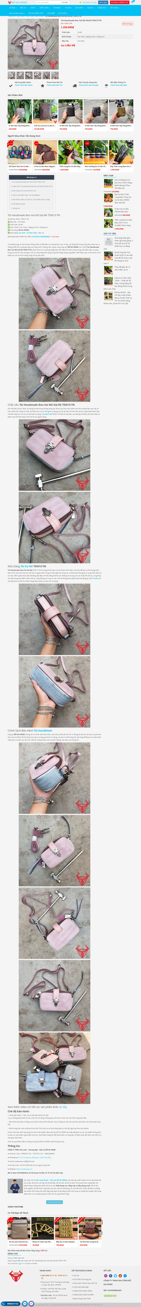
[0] (132, 2)
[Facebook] (110, 1275)
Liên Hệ (76, 1275)
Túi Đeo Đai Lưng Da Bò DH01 (21, 1242)
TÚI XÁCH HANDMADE (41, 236)
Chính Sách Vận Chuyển (88, 85)
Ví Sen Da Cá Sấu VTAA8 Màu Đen (98, 166)
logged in (21, 1263)
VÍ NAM (12, 8)
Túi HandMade (43, 730)
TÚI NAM (56, 8)
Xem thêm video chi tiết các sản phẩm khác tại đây (30, 199)
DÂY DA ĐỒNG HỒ (35, 13)
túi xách (22, 233)
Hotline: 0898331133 (120, 2)
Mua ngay (103, 2)
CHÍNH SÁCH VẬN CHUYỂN (83, 1295)
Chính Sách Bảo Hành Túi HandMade (25, 195)
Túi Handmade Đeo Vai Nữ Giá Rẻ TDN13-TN (28, 182)
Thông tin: (15, 208)
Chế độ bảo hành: (18, 204)
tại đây (63, 1107)
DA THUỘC (62, 13)
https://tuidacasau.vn (24, 1169)
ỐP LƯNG (114, 8)
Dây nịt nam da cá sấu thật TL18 (93, 1242)
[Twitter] (115, 1275)
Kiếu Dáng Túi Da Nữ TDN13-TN (23, 191)
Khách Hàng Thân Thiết (82, 1298)
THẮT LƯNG (44, 8)
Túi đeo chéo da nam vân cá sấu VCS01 (48, 1242)
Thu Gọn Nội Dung (54, 1202)
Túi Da (95, 578)
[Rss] (105, 1275)
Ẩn (35, 177)
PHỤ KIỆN (51, 13)
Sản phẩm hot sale (89, 2)
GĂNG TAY (102, 8)
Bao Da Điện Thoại (16, 13)
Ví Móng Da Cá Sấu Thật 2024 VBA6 (73, 166)
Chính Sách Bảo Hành (23, 85)
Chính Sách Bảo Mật (118, 85)
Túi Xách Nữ (47, 414)
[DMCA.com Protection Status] (110, 1297)
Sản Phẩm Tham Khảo (34, 16)
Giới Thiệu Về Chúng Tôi (82, 1279)
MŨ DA (90, 8)
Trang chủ (11, 16)
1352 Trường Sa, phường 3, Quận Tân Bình (35, 1157)
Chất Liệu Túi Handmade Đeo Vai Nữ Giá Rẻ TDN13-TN (32, 186)
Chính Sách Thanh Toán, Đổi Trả (85, 1283)
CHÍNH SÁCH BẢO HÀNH (82, 1291)
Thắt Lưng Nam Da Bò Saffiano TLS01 (71, 1242)
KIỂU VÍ (23, 8)
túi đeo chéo (32, 233)
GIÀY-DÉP (79, 8)
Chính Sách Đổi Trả (54, 85)
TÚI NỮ (68, 8)
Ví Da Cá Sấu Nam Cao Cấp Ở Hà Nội (125, 166)
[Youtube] (120, 1275)
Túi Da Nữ (26, 566)
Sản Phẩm (21, 16)
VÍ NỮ (32, 8)
